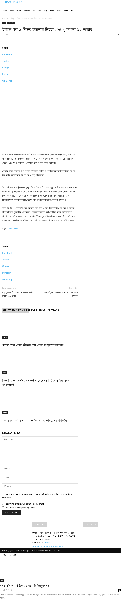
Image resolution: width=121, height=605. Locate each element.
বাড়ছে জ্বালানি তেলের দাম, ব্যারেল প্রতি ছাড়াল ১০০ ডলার (17, 294)
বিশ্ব (34, 10)
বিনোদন (59, 10)
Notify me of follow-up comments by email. (24, 504)
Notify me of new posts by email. (20, 507)
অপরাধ (66, 10)
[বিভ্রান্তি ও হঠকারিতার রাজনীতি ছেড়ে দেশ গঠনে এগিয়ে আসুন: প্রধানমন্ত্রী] (40, 362)
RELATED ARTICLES (15, 310)
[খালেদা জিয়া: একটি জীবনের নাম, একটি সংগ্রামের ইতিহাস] (40, 327)
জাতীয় (12, 10)
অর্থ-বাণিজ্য (27, 10)
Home (5, 18)
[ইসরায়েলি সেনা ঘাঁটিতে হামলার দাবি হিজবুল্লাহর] (60, 569)
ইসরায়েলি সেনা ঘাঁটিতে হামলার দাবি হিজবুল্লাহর (24, 586)
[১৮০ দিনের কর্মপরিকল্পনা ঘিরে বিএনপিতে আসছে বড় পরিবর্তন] (40, 402)
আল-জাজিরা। (13, 228)
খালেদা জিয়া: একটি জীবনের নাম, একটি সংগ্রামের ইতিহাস (32, 345)
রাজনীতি (18, 10)
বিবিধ (72, 10)
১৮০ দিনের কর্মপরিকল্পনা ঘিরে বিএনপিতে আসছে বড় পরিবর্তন (34, 420)
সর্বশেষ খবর (11, 23)
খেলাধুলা (52, 10)
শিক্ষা (39, 10)
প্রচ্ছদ (5, 10)
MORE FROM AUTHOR (44, 310)
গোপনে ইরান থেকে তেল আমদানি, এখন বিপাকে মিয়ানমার (61, 294)
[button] (115, 7)
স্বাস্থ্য (45, 10)
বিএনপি (5, 337)
